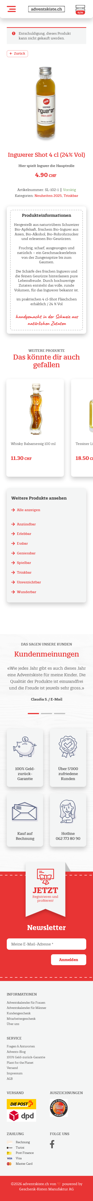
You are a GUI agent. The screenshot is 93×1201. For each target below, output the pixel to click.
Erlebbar (24, 534)
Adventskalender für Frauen (26, 1003)
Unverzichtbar (29, 582)
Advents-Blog (16, 1052)
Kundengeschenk (18, 1013)
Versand (12, 1068)
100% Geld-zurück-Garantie (26, 1057)
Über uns (13, 1024)
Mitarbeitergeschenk (21, 1019)
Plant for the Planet (20, 1063)
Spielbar (24, 563)
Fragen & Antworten (21, 1046)
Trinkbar (71, 195)
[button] (11, 9)
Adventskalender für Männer (26, 1008)
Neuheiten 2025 (48, 195)
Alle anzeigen (28, 510)
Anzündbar (26, 524)
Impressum (15, 1073)
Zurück (19, 53)
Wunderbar (26, 592)
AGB (10, 1079)
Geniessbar (26, 553)
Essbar (22, 543)
